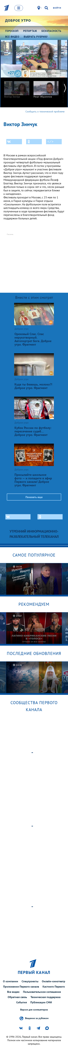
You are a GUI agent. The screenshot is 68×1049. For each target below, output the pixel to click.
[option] (16, 88)
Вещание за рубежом (36, 1018)
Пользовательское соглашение (42, 992)
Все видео (13, 992)
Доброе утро (18, 20)
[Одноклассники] (34, 141)
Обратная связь (17, 997)
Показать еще (34, 497)
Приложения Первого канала (21, 986)
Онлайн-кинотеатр (53, 981)
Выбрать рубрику (36, 36)
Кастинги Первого (54, 986)
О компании (10, 981)
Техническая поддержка (46, 997)
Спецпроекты (30, 981)
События (21, 1002)
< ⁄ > (50, 141)
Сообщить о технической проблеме (45, 111)
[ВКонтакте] (14, 141)
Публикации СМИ (41, 1002)
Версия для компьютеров (34, 1009)
